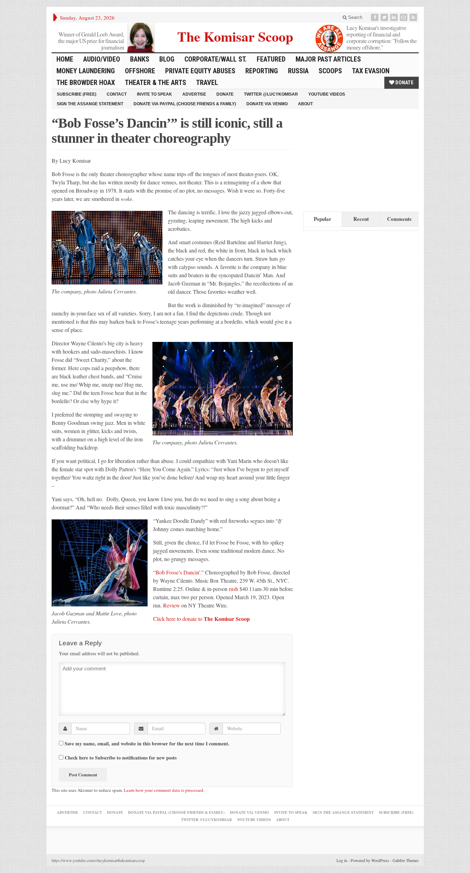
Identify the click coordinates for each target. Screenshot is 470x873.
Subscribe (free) (76, 94)
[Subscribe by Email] (404, 17)
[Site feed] (414, 17)
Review (172, 605)
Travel (207, 82)
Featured (271, 59)
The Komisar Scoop (235, 35)
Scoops (330, 71)
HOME (64, 59)
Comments (399, 219)
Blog (166, 59)
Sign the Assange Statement (90, 103)
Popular (322, 219)
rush (233, 588)
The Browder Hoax (85, 82)
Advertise (194, 94)
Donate (404, 82)
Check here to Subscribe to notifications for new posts (120, 757)
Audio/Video (101, 59)
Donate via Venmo (267, 103)
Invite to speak (154, 94)
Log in (342, 860)
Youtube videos (326, 94)
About (305, 103)
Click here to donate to (201, 618)
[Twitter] (385, 17)
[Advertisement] (354, 159)
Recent (361, 219)
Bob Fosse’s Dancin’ (178, 572)
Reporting (261, 71)
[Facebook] (375, 17)
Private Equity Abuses (200, 71)
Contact (117, 94)
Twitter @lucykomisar (271, 94)
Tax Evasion (370, 71)
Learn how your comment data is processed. (164, 790)
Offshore (140, 71)
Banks (139, 59)
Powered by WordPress (370, 860)
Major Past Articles (328, 59)
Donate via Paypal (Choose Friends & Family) (184, 103)
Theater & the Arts (155, 82)
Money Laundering (85, 71)
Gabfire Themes (406, 860)
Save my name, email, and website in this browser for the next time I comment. (147, 744)
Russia (298, 71)
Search (354, 17)
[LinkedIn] (394, 17)
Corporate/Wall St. (215, 59)
